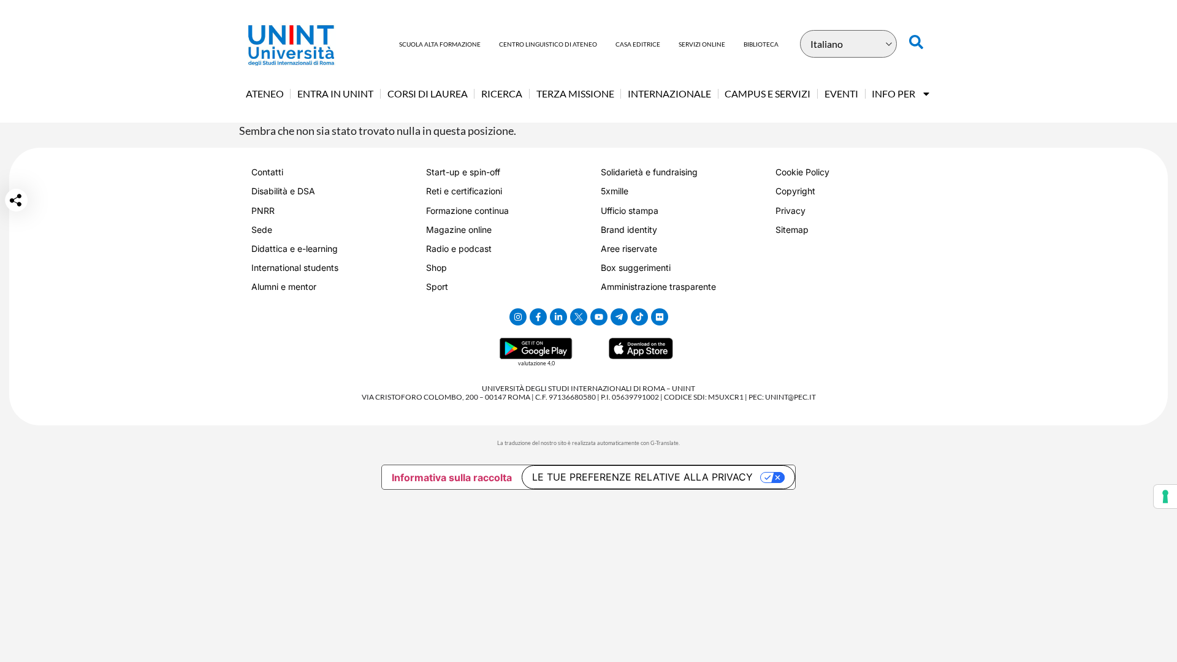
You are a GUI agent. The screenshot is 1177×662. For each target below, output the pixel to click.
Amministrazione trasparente (658, 286)
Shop (436, 267)
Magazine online (459, 229)
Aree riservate (629, 248)
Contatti (267, 172)
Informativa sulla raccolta (452, 477)
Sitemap (792, 229)
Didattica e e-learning (294, 248)
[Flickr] (659, 316)
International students (294, 267)
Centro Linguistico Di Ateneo (548, 44)
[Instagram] (518, 316)
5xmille (614, 191)
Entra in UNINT (335, 93)
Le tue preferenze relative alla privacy (642, 477)
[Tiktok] (639, 316)
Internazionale (669, 93)
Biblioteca (761, 44)
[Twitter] (578, 316)
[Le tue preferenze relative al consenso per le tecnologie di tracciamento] (1165, 496)
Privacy (790, 210)
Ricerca (501, 93)
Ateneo (265, 93)
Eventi (841, 93)
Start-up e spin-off (463, 172)
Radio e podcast (459, 248)
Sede (261, 229)
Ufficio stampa (629, 210)
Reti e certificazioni (464, 191)
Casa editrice (637, 44)
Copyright (795, 191)
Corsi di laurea (427, 93)
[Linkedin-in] (558, 316)
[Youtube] (599, 316)
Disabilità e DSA (283, 191)
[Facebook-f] (538, 316)
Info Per (893, 93)
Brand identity (629, 229)
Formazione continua (467, 210)
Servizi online (702, 44)
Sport (437, 286)
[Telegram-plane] (619, 316)
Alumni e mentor (283, 286)
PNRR (263, 210)
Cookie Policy (802, 172)
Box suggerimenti (636, 267)
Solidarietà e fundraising (649, 172)
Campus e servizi (767, 93)
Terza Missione (575, 93)
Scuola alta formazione (440, 44)
